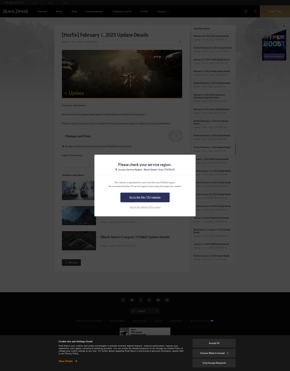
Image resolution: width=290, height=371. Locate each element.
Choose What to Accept (212, 353)
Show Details (66, 361)
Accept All (214, 343)
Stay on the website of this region (145, 207)
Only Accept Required (214, 363)
